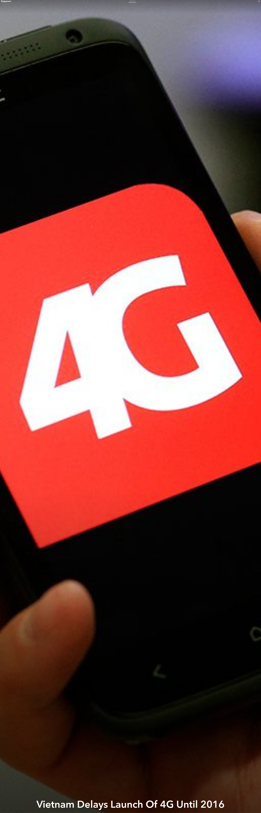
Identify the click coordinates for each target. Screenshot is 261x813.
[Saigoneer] (6, 1)
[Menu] (259, 1)
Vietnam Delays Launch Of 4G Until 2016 (130, 804)
